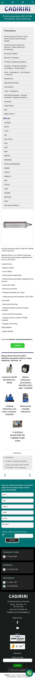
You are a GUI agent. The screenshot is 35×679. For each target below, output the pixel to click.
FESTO (6, 127)
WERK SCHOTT (9, 114)
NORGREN (7, 160)
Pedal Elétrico (9, 106)
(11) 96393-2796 (12, 569)
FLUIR (6, 131)
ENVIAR (12, 540)
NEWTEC (7, 156)
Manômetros (8, 79)
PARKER (7, 168)
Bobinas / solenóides (11, 58)
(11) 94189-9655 (12, 586)
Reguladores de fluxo (11, 83)
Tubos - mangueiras (11, 91)
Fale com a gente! (29, 673)
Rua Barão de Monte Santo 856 (18, 601)
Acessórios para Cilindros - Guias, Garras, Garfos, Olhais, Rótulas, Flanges (16, 38)
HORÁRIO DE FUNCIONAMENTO (18, 612)
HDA (5, 143)
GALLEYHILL (8, 139)
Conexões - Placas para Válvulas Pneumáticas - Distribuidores (15, 67)
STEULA (7, 185)
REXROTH (7, 176)
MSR (5, 152)
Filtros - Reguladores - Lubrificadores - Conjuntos (17, 73)
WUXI (6, 201)
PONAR (6, 172)
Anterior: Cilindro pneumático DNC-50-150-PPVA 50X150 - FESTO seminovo (5, 475)
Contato (22, 2)
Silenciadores (9, 87)
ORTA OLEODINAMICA (12, 164)
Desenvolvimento (11, 677)
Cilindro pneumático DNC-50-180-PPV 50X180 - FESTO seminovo (17, 17)
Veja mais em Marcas (11, 205)
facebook (17, 622)
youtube (17, 628)
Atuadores (7, 102)
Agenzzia (19, 677)
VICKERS (7, 193)
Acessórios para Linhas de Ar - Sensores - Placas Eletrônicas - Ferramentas (15, 47)
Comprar (17, 346)
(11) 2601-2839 (12, 556)
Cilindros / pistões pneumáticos (15, 62)
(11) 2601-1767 (12, 582)
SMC (5, 181)
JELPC (6, 147)
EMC (5, 110)
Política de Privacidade (17, 670)
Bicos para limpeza (11, 54)
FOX (5, 135)
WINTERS (7, 197)
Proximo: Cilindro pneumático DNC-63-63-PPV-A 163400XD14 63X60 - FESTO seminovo (29, 475)
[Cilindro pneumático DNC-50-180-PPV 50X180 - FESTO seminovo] (17, 11)
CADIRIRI (7, 123)
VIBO (6, 189)
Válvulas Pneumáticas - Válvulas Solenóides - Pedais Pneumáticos (15, 96)
